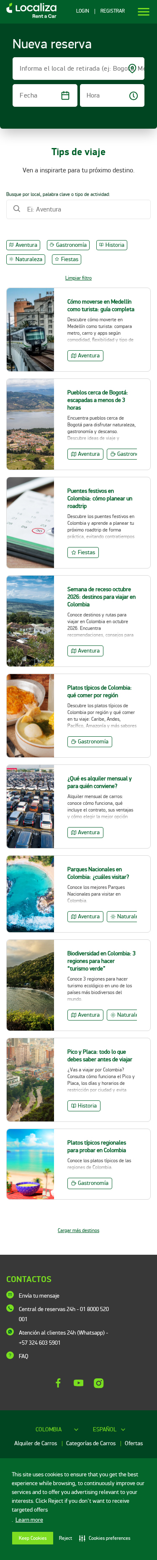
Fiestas (69, 259)
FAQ (23, 1356)
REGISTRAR (112, 11)
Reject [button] (65, 1538)
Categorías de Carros (91, 1443)
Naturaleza (28, 259)
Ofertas (134, 1443)
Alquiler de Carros (36, 1443)
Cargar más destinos (78, 1230)
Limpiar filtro (78, 278)
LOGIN (82, 11)
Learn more (29, 1519)
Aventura (26, 245)
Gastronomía (71, 245)
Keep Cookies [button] (32, 1538)
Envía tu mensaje (39, 1295)
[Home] (28, 17)
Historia (115, 245)
